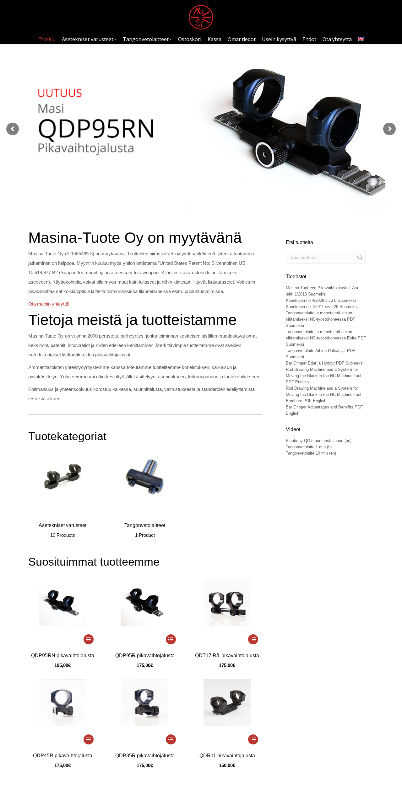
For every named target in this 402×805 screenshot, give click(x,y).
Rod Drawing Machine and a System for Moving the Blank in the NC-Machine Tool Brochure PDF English (323, 394)
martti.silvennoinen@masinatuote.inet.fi (340, 795)
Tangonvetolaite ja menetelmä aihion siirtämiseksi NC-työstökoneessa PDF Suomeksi (320, 319)
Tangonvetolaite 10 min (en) (311, 453)
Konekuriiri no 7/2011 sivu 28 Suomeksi (322, 306)
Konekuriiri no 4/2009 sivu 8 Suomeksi (321, 300)
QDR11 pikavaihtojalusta (227, 755)
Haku (359, 257)
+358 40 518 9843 (287, 795)
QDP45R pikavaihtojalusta (62, 755)
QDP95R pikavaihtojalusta (145, 655)
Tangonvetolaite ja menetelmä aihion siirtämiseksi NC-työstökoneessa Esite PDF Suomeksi (326, 338)
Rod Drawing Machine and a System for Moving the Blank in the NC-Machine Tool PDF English (323, 375)
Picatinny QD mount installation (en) (318, 440)
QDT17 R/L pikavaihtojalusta (227, 655)
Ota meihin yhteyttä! (48, 304)
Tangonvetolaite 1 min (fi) (309, 447)
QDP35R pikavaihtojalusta (145, 755)
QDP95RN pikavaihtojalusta (62, 655)
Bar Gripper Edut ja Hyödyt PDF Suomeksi (325, 363)
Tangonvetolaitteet (144, 530)
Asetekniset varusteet (62, 530)
